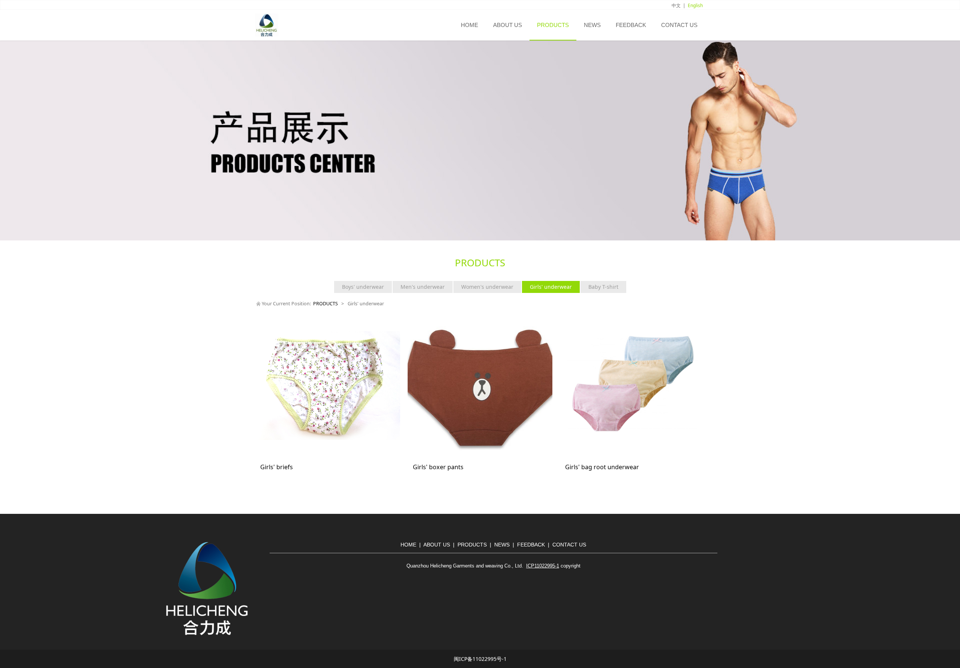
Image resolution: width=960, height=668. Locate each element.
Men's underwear (422, 286)
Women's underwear (487, 286)
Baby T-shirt (603, 286)
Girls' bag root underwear (602, 467)
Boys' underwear (363, 286)
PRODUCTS (553, 25)
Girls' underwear (551, 286)
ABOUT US (507, 25)
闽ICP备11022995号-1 (480, 658)
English (695, 5)
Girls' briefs (276, 467)
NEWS (592, 25)
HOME (469, 25)
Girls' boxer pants (438, 467)
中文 (676, 5)
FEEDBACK (631, 25)
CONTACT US (679, 25)
